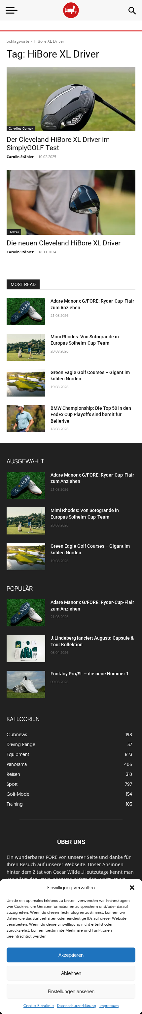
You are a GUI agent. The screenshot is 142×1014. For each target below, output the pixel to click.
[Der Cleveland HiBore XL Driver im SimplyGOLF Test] (71, 99)
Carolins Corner (21, 128)
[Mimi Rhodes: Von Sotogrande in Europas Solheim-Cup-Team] (26, 347)
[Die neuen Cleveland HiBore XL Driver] (71, 202)
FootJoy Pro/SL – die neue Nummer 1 (90, 673)
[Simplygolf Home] (71, 10)
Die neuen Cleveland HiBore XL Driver (64, 243)
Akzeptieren (71, 955)
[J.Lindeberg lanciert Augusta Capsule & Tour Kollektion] (26, 648)
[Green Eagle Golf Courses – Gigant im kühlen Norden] (26, 383)
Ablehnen (71, 973)
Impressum (109, 1005)
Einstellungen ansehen (71, 991)
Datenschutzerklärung (76, 1005)
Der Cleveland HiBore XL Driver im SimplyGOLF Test (58, 144)
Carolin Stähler (20, 156)
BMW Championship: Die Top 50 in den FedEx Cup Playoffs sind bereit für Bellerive (91, 414)
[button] (132, 887)
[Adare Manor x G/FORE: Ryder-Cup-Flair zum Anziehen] (26, 311)
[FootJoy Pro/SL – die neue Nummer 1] (26, 684)
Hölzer (14, 232)
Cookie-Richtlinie (38, 1005)
